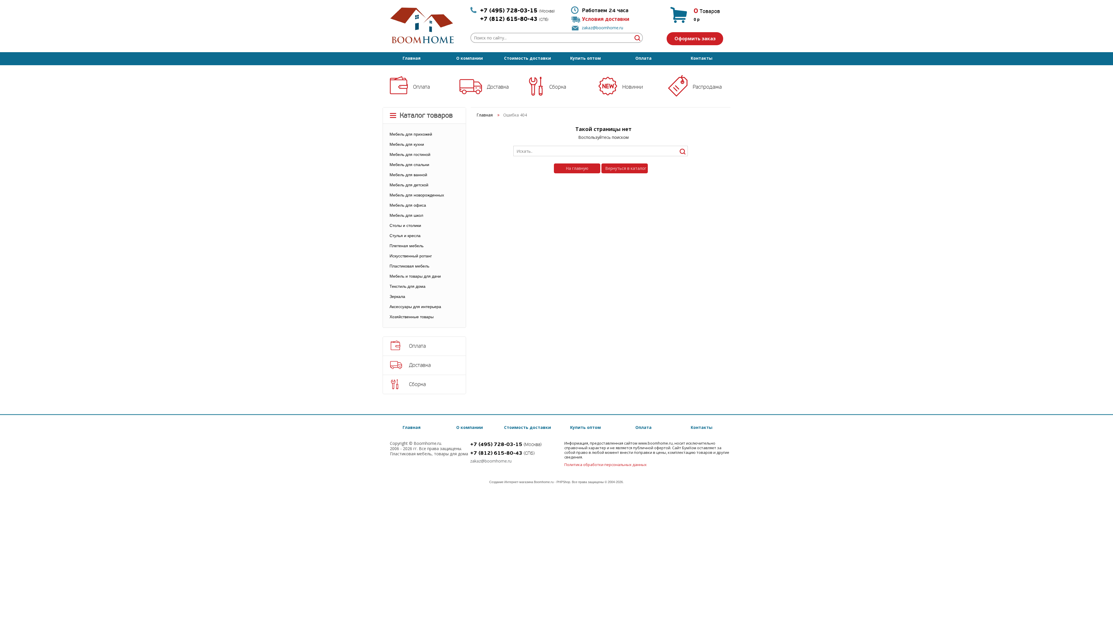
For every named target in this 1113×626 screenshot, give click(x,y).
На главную (577, 168)
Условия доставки (605, 19)
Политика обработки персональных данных (605, 464)
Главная (412, 58)
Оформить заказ (695, 38)
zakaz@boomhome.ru (602, 27)
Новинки (632, 87)
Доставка (498, 87)
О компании (469, 58)
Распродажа (707, 87)
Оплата (643, 58)
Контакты (701, 58)
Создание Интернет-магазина (511, 482)
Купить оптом (585, 58)
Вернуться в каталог (625, 168)
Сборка (557, 87)
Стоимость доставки (527, 58)
